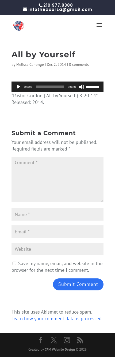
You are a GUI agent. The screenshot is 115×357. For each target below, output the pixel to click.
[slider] (93, 86)
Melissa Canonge (30, 64)
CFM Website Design (60, 349)
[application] (57, 87)
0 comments (79, 64)
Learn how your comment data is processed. (57, 318)
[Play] (18, 87)
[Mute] (81, 87)
